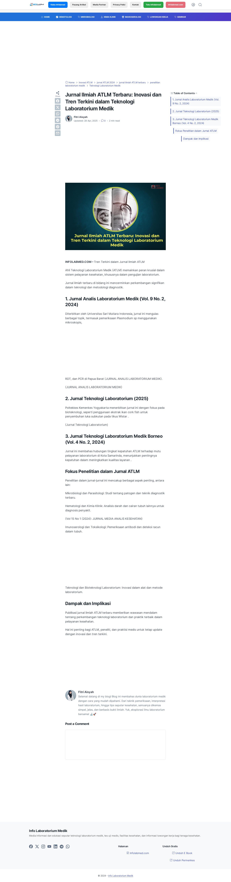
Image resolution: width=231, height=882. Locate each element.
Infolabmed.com (139, 853)
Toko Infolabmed (153, 4)
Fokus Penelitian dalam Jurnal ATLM (196, 130)
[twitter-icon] (37, 847)
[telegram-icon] (61, 847)
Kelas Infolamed (58, 4)
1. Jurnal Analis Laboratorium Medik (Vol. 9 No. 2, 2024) (196, 101)
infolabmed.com (175, 4)
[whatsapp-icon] (68, 847)
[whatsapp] (57, 113)
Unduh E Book (183, 853)
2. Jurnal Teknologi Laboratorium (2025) (196, 111)
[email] (57, 133)
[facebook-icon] (31, 847)
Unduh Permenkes (183, 860)
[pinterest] (57, 126)
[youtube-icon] (49, 847)
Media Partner (99, 4)
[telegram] (57, 120)
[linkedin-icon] (55, 847)
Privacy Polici (119, 4)
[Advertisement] (115, 53)
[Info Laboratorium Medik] (37, 4)
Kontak (135, 4)
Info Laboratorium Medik (120, 875)
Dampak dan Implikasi (196, 138)
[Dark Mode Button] (193, 5)
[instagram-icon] (43, 847)
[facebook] (57, 101)
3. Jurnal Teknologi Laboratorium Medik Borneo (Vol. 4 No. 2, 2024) (195, 121)
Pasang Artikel (79, 4)
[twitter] (57, 107)
